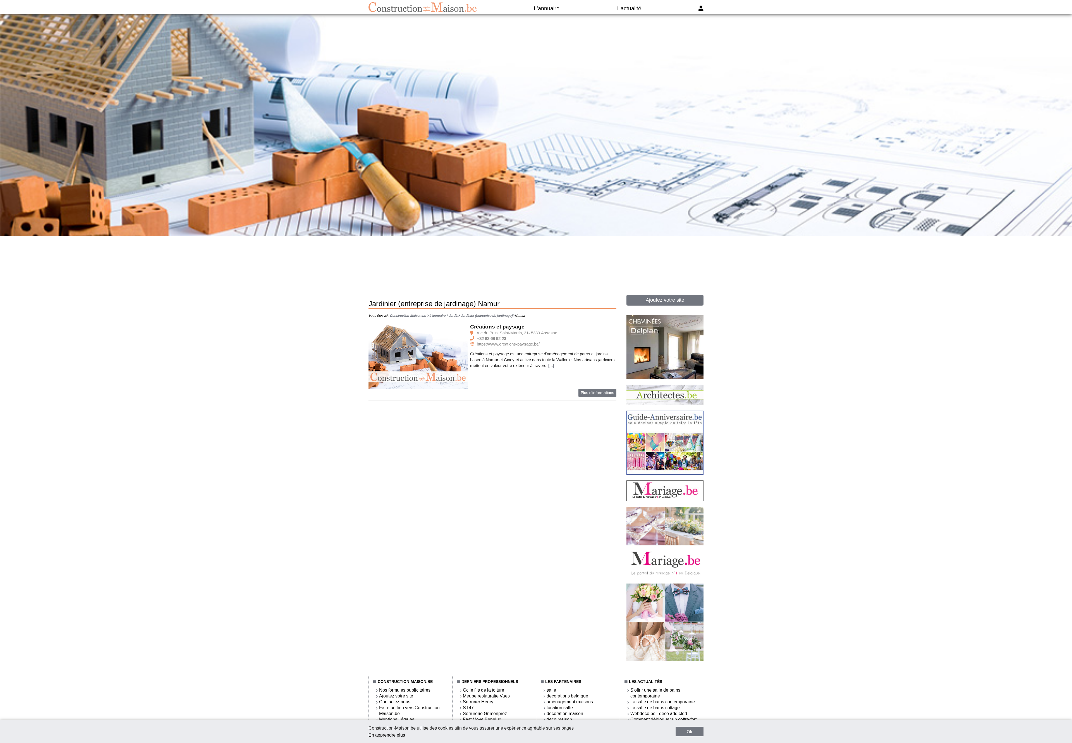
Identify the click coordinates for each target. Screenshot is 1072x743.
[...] (551, 365)
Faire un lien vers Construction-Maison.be (410, 710)
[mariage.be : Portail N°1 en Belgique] (665, 500)
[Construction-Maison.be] (422, 7)
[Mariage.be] (665, 659)
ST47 (468, 708)
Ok (689, 731)
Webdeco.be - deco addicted (658, 713)
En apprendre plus (386, 735)
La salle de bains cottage (655, 708)
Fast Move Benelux (482, 719)
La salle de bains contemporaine (662, 702)
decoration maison (565, 713)
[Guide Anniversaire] (665, 473)
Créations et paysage (497, 327)
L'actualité (628, 8)
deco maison (559, 719)
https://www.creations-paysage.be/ (508, 344)
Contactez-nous (394, 702)
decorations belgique (567, 696)
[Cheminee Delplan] (665, 377)
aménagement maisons (570, 702)
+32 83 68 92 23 (491, 338)
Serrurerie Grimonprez (485, 713)
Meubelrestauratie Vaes (486, 696)
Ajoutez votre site (665, 300)
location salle (560, 708)
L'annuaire (546, 8)
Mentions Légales (396, 719)
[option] (418, 356)
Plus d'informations (597, 393)
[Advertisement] (536, 253)
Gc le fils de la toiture (483, 690)
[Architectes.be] (665, 403)
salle (551, 690)
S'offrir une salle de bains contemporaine (655, 693)
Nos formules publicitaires (404, 690)
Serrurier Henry (478, 702)
